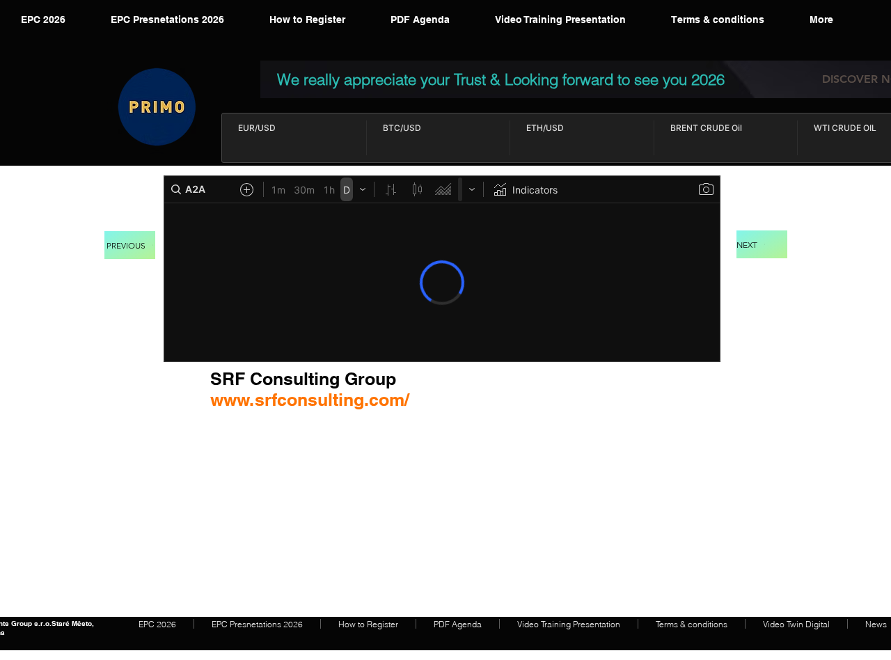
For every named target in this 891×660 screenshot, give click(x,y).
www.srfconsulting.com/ (309, 399)
